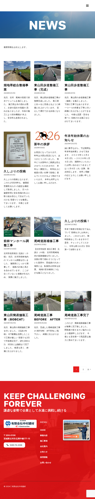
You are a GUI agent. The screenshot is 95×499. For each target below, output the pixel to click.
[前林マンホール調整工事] (17, 227)
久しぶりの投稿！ (77, 221)
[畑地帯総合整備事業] (17, 71)
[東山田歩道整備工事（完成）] (47, 71)
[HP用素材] (76, 421)
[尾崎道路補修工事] (47, 227)
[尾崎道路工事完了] (78, 301)
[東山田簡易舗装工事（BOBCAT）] (17, 301)
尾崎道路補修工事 (46, 241)
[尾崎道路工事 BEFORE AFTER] (47, 301)
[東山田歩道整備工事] (78, 71)
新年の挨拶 (42, 144)
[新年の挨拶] (47, 136)
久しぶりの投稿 (15, 171)
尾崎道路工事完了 (77, 315)
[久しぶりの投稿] (17, 149)
